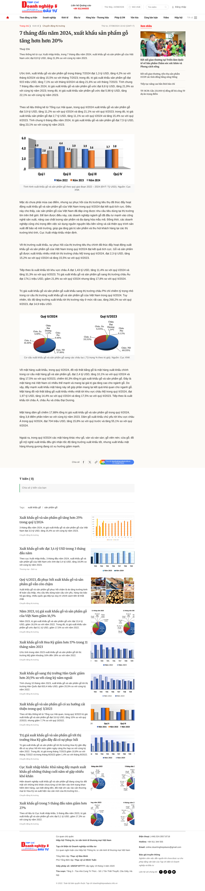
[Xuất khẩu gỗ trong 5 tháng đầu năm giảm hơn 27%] (112, 814)
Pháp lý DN (120, 17)
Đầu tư (77, 17)
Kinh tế (65, 17)
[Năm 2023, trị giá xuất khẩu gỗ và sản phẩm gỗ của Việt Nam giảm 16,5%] (112, 622)
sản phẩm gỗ (50, 507)
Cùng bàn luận (151, 17)
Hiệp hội (178, 17)
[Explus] (77, 484)
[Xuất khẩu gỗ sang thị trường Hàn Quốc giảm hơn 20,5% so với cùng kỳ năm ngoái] (112, 684)
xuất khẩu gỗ (34, 507)
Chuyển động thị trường (54, 26)
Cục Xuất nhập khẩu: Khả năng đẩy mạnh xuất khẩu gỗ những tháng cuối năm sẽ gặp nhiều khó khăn (53, 771)
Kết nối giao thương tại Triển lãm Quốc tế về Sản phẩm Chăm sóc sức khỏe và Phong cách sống (162, 63)
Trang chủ (24, 26)
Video (166, 17)
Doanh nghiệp (49, 17)
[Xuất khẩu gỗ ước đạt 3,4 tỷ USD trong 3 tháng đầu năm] (112, 560)
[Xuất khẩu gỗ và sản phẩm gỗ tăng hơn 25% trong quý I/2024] (112, 529)
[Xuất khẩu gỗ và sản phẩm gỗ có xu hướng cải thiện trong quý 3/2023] (112, 715)
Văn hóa (135, 17)
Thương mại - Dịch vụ (28, 569)
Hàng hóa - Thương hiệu (97, 17)
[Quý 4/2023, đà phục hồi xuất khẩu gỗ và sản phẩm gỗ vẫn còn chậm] (112, 591)
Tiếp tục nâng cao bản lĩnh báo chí (157, 84)
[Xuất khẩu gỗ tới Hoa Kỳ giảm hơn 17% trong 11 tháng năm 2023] (112, 653)
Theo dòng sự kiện (28, 17)
